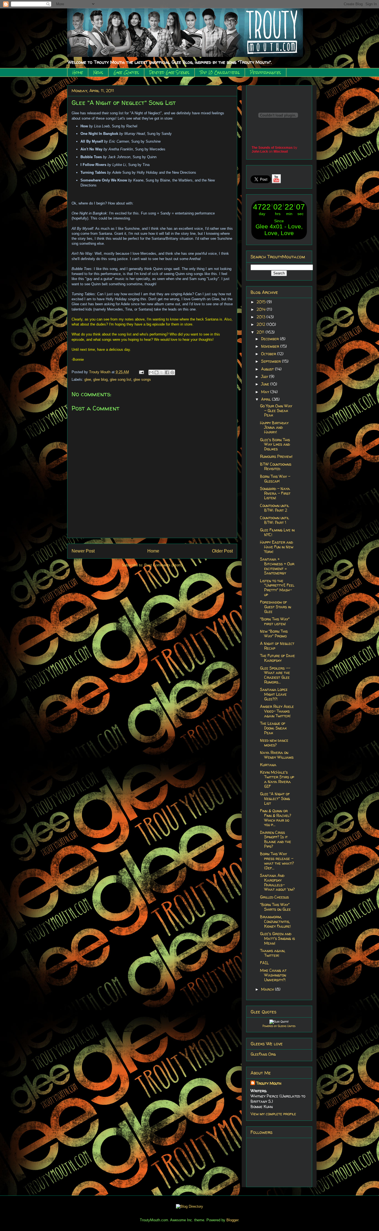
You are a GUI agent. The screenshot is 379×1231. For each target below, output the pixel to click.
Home (77, 72)
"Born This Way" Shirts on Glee (275, 907)
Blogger (232, 1220)
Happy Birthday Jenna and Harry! (274, 427)
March (268, 989)
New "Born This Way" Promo (274, 634)
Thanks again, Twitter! (272, 953)
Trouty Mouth (100, 372)
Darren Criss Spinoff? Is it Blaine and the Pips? (275, 839)
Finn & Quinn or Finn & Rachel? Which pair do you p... (275, 817)
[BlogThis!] (156, 372)
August (268, 369)
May (265, 391)
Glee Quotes (126, 72)
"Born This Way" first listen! (275, 621)
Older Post (222, 551)
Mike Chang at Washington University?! (273, 975)
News (98, 72)
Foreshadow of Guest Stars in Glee (275, 606)
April (266, 399)
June (265, 384)
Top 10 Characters (220, 72)
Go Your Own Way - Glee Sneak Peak (276, 410)
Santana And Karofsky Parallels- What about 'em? (277, 882)
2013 (261, 316)
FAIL (264, 962)
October (269, 353)
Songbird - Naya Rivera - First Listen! (275, 493)
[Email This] (151, 372)
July (265, 376)
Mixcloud (281, 151)
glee (87, 379)
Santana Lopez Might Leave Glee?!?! (273, 694)
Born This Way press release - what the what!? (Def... (277, 860)
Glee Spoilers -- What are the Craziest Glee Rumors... (275, 675)
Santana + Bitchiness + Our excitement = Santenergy (277, 566)
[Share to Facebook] (167, 372)
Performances (265, 72)
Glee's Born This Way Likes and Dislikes (275, 444)
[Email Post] (141, 372)
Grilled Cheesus (274, 897)
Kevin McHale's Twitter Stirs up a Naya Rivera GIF (277, 779)
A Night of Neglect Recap (277, 646)
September (271, 361)
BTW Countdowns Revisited (275, 466)
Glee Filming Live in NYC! (277, 532)
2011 (261, 332)
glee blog (100, 379)
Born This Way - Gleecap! (275, 479)
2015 (262, 301)
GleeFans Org (263, 1054)
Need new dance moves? (274, 743)
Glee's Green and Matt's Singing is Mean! (277, 938)
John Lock (260, 151)
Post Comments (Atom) (163, 565)
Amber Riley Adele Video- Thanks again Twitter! (277, 711)
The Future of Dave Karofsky (277, 658)
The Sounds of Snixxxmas (272, 148)
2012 (261, 324)
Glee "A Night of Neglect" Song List (275, 798)
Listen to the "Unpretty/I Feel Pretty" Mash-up (277, 587)
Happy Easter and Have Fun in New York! (276, 546)
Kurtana (268, 764)
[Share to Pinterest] (172, 372)
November (270, 346)
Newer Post (83, 551)
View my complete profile (273, 1113)
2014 (262, 309)
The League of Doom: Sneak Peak (273, 728)
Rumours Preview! (276, 456)
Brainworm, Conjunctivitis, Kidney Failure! (275, 921)
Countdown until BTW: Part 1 (274, 520)
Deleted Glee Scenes (169, 72)
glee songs (142, 379)
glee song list (120, 379)
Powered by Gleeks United (278, 1026)
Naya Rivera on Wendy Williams (277, 755)
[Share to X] (162, 372)
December (270, 338)
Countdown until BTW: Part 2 (274, 508)
